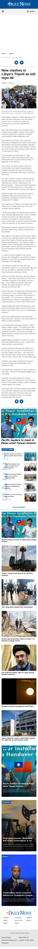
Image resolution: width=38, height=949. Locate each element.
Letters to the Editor (26, 940)
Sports (28, 920)
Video (5, 923)
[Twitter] (22, 62)
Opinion (29, 917)
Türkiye (5, 917)
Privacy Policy (6, 937)
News (4, 53)
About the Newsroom (9, 940)
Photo (17, 923)
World (11, 53)
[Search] (28, 11)
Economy (18, 917)
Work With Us (24, 937)
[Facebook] (16, 62)
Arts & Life (18, 920)
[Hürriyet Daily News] (19, 4)
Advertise (5, 943)
